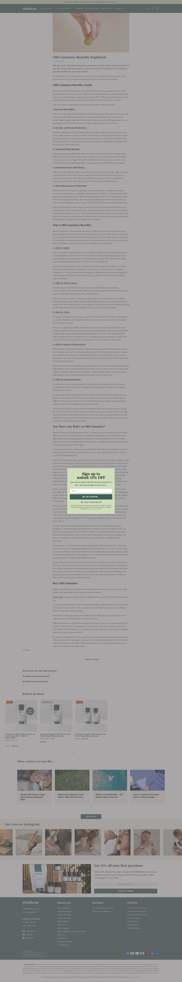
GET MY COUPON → (91, 497)
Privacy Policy (93, 509)
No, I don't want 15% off (91, 501)
